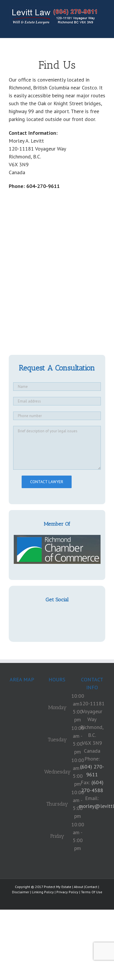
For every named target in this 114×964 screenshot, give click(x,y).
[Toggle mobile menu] (103, 29)
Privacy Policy (67, 892)
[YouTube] (57, 614)
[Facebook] (47, 614)
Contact (91, 886)
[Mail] (66, 614)
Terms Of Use (91, 892)
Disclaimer (20, 892)
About (78, 886)
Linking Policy (43, 892)
